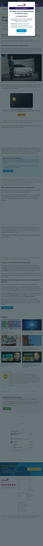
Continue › (21, 30)
